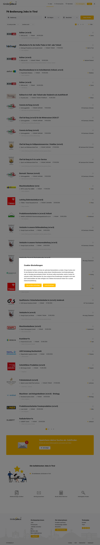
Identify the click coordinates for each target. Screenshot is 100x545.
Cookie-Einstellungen (49, 285)
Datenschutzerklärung (30, 280)
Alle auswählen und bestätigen (33, 285)
